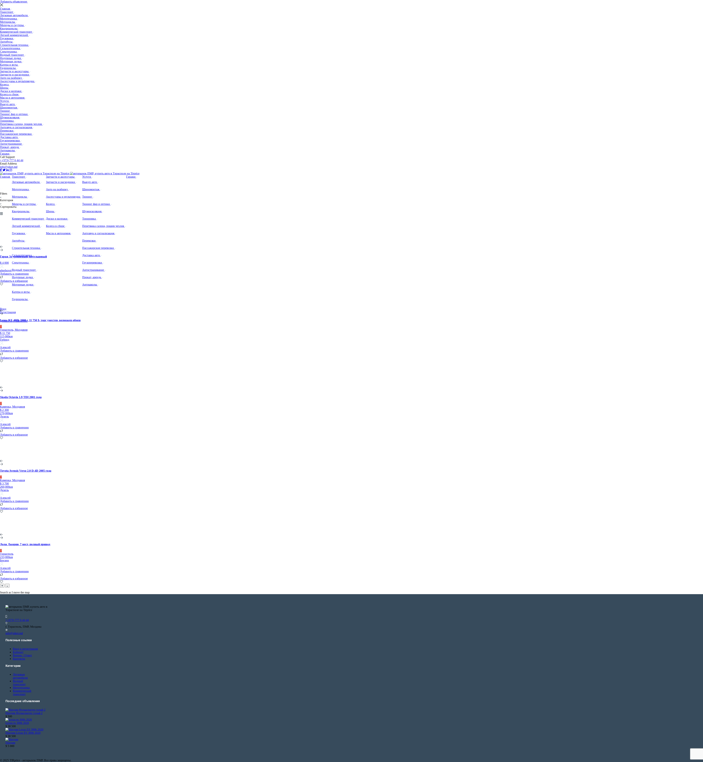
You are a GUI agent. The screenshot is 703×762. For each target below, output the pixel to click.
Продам (10, 742)
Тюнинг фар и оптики (14, 114)
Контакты (19, 658)
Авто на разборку (11, 77)
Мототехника (9, 18)
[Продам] (11, 739)
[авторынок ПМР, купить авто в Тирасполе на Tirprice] (35, 173)
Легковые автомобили (14, 15)
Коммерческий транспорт (16, 31)
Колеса (4, 84)
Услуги (5, 101)
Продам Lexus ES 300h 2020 (22, 732)
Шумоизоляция (10, 117)
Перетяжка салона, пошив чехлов (21, 124)
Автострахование (11, 143)
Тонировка (7, 120)
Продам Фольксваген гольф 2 (23, 713)
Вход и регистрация (25, 648)
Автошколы (8, 150)
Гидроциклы (8, 68)
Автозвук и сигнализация (16, 127)
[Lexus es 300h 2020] (18, 719)
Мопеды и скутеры (12, 25)
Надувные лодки (11, 58)
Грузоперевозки (10, 140)
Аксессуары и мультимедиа (17, 81)
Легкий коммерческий (14, 35)
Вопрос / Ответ (22, 655)
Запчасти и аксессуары (14, 71)
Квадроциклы (9, 28)
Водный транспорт (12, 54)
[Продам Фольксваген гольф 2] (25, 709)
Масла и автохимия (12, 97)
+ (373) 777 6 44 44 (11, 160)
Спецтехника (8, 51)
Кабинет (18, 652)
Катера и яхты (9, 64)
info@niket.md (8, 166)
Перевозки (7, 130)
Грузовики (7, 38)
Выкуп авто (8, 104)
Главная (5, 8)
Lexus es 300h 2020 (17, 722)
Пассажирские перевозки (16, 133)
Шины (4, 87)
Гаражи (5, 153)
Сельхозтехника (10, 48)
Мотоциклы (8, 21)
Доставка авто (9, 137)
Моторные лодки (11, 61)
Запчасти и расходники (15, 74)
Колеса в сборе (9, 94)
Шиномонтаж (9, 107)
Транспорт (7, 12)
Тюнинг (5, 110)
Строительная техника (14, 44)
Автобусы (6, 41)
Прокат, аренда (10, 147)
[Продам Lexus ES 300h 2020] (24, 729)
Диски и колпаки (11, 91)
